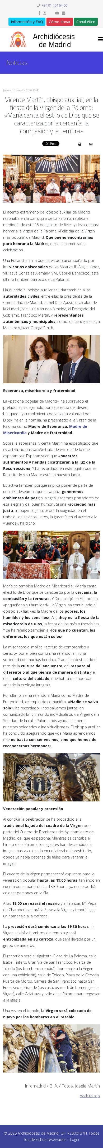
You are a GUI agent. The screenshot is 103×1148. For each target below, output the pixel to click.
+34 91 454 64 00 (54, 5)
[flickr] (63, 13)
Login (74, 1139)
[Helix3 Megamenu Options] (100, 39)
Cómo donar (60, 21)
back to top (90, 1095)
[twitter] (51, 13)
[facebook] (39, 13)
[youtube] (57, 13)
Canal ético (85, 21)
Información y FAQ (27, 21)
